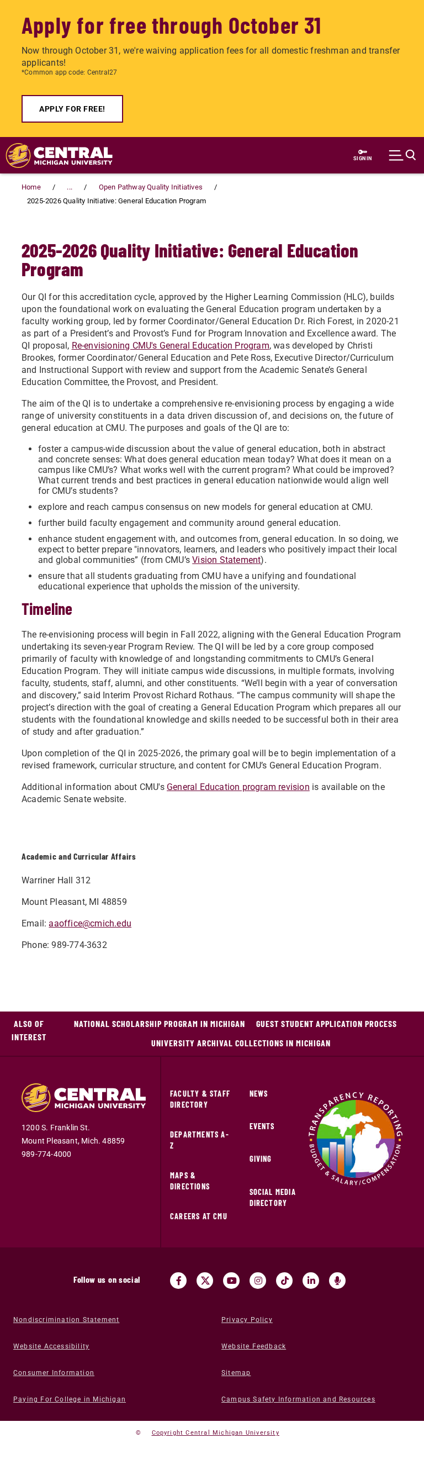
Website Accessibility (51, 1346)
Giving (261, 1158)
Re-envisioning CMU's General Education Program (170, 345)
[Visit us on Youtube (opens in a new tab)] (231, 1280)
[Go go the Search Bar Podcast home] (337, 1280)
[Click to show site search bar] (402, 155)
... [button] (69, 187)
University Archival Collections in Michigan (241, 1042)
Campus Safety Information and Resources (298, 1399)
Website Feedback (253, 1346)
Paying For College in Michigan (69, 1399)
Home (31, 187)
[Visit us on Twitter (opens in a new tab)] (205, 1280)
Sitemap (236, 1373)
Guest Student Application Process (326, 1023)
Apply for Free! (72, 108)
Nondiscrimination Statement (66, 1320)
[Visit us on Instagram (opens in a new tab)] (258, 1280)
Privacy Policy (247, 1320)
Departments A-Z (199, 1140)
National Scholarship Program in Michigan (159, 1023)
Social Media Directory (273, 1197)
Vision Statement (226, 560)
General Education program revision (238, 787)
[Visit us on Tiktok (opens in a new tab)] (284, 1280)
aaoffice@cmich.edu (90, 923)
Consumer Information (53, 1373)
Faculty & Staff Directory (200, 1099)
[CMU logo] (53, 155)
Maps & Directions (190, 1181)
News (259, 1093)
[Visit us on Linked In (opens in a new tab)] (311, 1280)
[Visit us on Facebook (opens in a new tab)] (178, 1280)
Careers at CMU (198, 1216)
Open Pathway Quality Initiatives (151, 187)
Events (262, 1126)
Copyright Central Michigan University (215, 1432)
